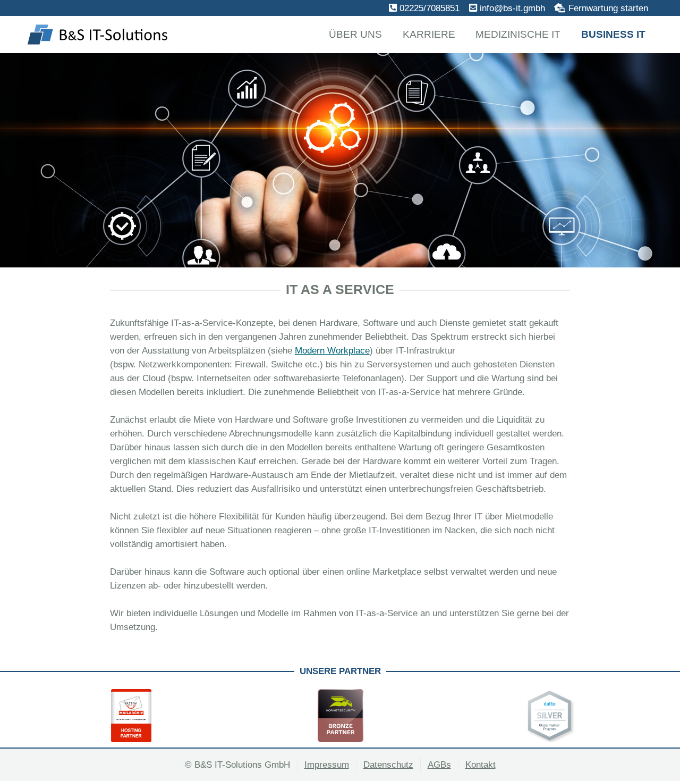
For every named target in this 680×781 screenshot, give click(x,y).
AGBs (439, 764)
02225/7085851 (430, 8)
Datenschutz (388, 764)
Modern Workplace (332, 350)
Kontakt (480, 764)
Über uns (355, 34)
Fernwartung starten (608, 8)
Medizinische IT (517, 34)
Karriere (429, 34)
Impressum (326, 764)
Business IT (613, 34)
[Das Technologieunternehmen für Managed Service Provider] (340, 715)
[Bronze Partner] (131, 715)
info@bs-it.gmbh (512, 8)
